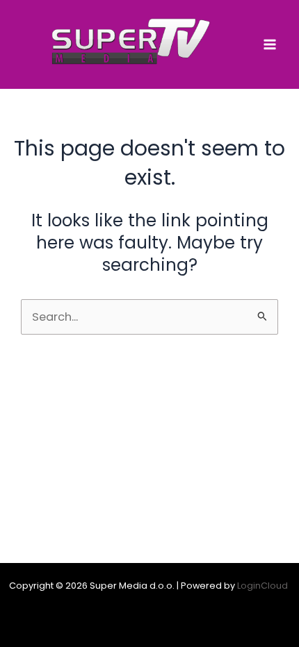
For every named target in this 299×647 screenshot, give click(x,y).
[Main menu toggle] (269, 44)
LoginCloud (263, 585)
